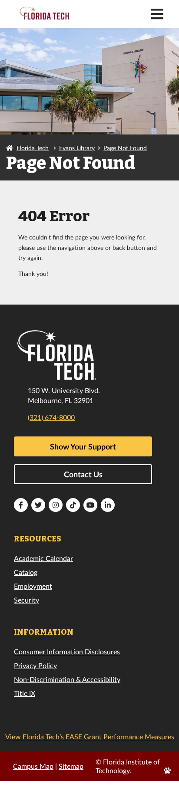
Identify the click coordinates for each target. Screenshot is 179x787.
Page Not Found (125, 147)
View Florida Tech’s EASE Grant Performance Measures (89, 736)
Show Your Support (83, 446)
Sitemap (71, 766)
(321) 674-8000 (51, 417)
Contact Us (83, 474)
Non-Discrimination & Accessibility (67, 679)
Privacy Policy (35, 665)
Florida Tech (33, 147)
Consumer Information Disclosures (67, 651)
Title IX (24, 693)
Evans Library (77, 147)
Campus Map (33, 766)
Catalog (25, 572)
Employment (33, 586)
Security (26, 600)
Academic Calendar (43, 558)
